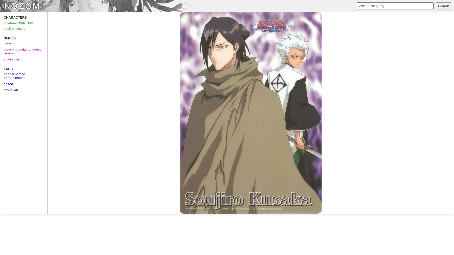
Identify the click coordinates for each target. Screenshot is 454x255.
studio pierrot (13, 59)
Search (443, 6)
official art (11, 90)
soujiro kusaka (14, 28)
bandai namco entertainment (14, 76)
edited (8, 84)
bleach (9, 43)
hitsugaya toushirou (18, 22)
